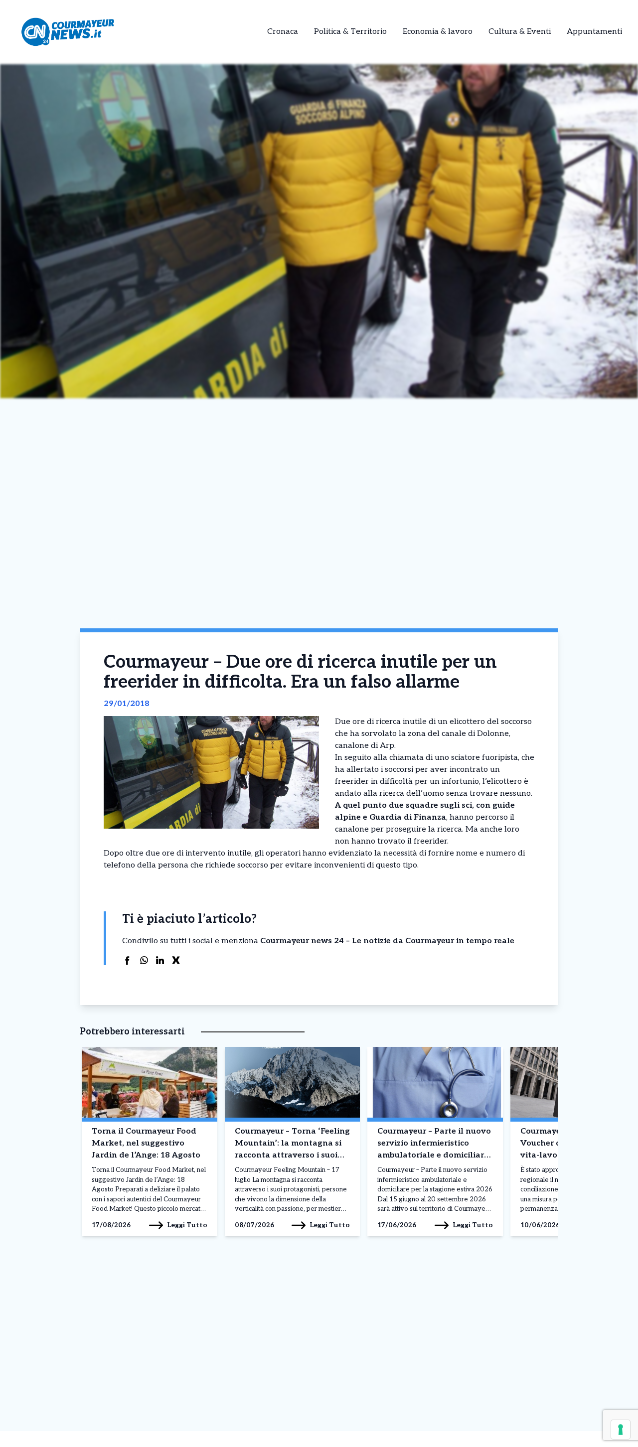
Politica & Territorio (350, 31)
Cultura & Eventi (519, 31)
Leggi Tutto (187, 1225)
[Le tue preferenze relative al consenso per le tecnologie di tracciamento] (620, 1429)
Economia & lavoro (438, 31)
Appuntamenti (594, 31)
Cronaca (282, 31)
